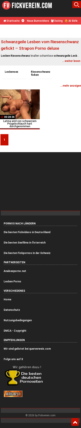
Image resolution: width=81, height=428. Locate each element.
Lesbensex (11, 71)
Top (75, 422)
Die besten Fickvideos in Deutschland (27, 232)
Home (7, 299)
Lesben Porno (12, 281)
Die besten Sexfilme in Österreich (25, 242)
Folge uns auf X (13, 359)
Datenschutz (12, 309)
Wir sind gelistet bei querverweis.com (27, 348)
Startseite (13, 20)
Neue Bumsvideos (37, 20)
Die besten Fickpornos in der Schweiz (27, 253)
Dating (58, 20)
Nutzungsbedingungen (18, 320)
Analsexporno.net (15, 271)
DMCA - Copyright (15, 330)
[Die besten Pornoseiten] (25, 385)
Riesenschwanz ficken (40, 73)
